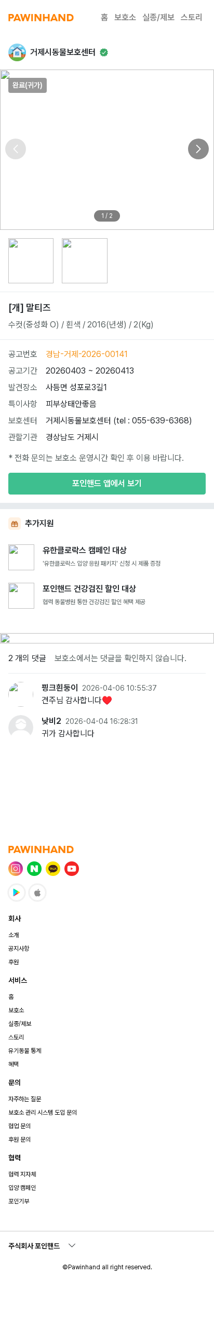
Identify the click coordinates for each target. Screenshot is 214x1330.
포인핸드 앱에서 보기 (107, 483)
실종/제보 (158, 17)
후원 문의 (19, 1139)
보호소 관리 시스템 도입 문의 (42, 1112)
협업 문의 (19, 1126)
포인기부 (18, 1201)
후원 (13, 962)
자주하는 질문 (24, 1099)
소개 (13, 935)
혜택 (13, 1064)
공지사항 (18, 948)
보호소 (125, 17)
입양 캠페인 (22, 1187)
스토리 (192, 17)
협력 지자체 (22, 1174)
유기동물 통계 (24, 1050)
